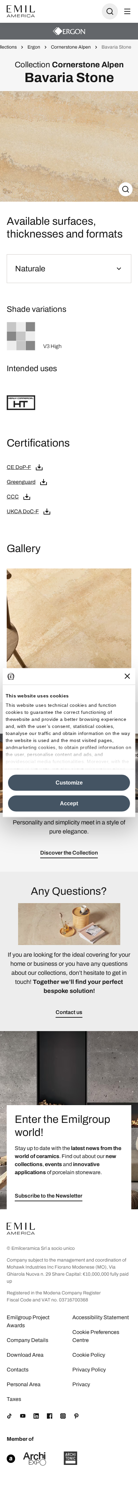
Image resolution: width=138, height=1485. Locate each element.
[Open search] (110, 11)
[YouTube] (22, 1416)
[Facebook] (49, 1416)
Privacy (81, 1384)
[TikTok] (9, 1416)
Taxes (14, 1399)
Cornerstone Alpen (71, 47)
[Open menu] (127, 11)
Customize (69, 782)
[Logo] (21, 11)
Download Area (25, 1355)
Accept (69, 803)
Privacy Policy (89, 1369)
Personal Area (24, 1384)
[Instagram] (63, 1416)
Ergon (33, 47)
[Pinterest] (76, 1416)
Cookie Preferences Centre (95, 1336)
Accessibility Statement (100, 1317)
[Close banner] (127, 676)
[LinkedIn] (36, 1416)
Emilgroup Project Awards (28, 1321)
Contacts (17, 1369)
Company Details (27, 1340)
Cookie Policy (88, 1355)
